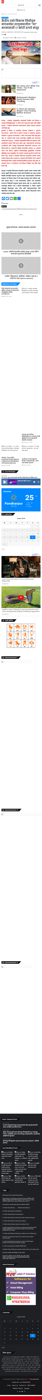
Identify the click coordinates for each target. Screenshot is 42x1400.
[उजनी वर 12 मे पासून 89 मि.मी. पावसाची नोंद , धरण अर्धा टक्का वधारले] (31, 451)
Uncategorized (12, 14)
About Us (15, 1385)
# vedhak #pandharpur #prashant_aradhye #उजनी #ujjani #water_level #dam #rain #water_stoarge (18, 1242)
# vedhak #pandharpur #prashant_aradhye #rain (16, 1224)
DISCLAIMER (31, 1385)
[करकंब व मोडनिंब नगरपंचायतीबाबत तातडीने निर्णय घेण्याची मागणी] (7, 1155)
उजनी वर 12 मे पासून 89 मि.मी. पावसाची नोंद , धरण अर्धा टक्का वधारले (30, 461)
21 (27, 537)
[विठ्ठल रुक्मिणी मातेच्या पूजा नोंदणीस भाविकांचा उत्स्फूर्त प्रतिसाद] (7, 1179)
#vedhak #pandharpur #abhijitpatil (12, 1211)
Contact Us (22, 1385)
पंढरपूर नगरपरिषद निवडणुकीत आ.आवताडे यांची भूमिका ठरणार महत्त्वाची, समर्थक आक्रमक (31, 437)
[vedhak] (21, 5)
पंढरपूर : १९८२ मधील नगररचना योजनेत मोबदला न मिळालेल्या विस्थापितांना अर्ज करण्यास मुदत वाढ (10, 460)
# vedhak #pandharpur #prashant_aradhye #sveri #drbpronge (19, 1233)
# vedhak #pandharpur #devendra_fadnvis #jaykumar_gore (19, 1217)
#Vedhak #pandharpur (24, 1207)
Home (5, 14)
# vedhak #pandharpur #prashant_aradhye (14, 1221)
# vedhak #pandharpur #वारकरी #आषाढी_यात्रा (14, 1246)
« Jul (2, 549)
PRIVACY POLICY (18, 1388)
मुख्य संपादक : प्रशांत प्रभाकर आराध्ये (21, 227)
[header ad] (21, 10)
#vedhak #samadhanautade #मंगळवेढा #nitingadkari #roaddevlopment (19, 209)
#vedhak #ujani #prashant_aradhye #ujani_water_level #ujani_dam (21, 1249)
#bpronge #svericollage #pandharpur (13, 1195)
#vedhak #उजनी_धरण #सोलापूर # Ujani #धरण (14, 1252)
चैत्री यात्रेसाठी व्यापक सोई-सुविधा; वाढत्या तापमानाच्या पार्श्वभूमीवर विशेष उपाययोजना (10, 291)
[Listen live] (5, 482)
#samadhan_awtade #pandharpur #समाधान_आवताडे (16, 1204)
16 (38, 533)
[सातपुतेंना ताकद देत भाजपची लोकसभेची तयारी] (34, 1165)
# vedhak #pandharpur (9, 1207)
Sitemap (26, 1388)
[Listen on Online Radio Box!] (38, 482)
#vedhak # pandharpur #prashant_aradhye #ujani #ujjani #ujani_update (18, 1237)
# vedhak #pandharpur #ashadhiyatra (13, 1214)
